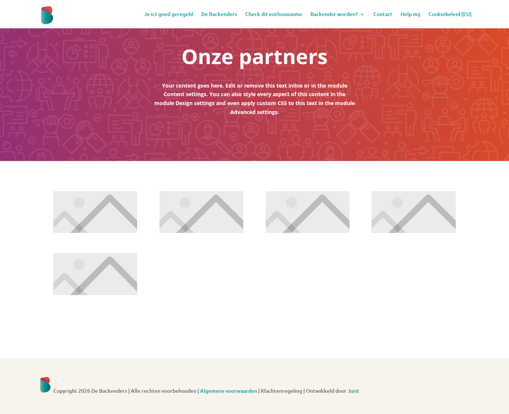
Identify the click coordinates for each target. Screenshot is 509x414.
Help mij (410, 14)
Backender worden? (334, 14)
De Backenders (219, 14)
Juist (353, 390)
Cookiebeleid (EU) (450, 14)
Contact (382, 14)
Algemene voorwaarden (228, 390)
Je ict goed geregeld (168, 14)
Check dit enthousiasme (273, 14)
